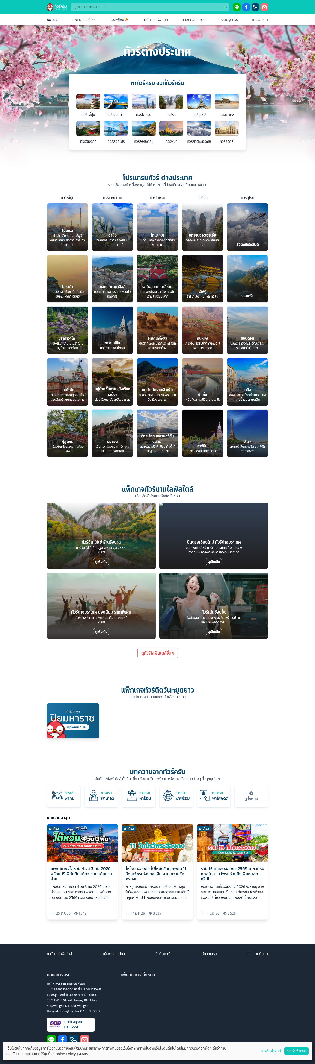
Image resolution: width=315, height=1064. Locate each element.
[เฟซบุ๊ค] (246, 7)
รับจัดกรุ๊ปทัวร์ (228, 20)
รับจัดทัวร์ (163, 954)
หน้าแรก (53, 20)
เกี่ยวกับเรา (260, 20)
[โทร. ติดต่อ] (255, 7)
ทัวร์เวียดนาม (112, 198)
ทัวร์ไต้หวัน (157, 198)
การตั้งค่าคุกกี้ (271, 1051)
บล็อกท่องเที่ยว (193, 20)
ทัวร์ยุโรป (247, 198)
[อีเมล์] (264, 7)
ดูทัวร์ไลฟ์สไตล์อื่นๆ (157, 653)
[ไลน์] (237, 7)
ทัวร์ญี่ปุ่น (67, 198)
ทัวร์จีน (203, 198)
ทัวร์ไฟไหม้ (116, 20)
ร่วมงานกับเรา (258, 954)
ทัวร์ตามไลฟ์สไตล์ (155, 20)
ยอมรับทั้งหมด (296, 1051)
